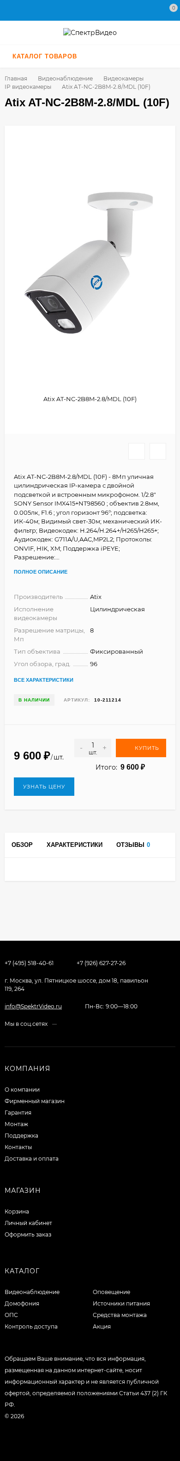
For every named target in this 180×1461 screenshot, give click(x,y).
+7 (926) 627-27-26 (101, 963)
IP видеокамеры (28, 86)
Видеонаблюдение (65, 78)
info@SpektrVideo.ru (33, 1006)
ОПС (11, 1314)
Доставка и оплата (32, 1158)
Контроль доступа (31, 1326)
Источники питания (121, 1303)
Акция (102, 1326)
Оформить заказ (28, 1234)
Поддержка (21, 1135)
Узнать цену (44, 786)
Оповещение (111, 1291)
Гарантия (18, 1112)
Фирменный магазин (35, 1101)
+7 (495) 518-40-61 (29, 963)
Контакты (18, 1147)
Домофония (22, 1303)
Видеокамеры (123, 78)
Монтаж (16, 1124)
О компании (22, 1089)
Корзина (17, 1211)
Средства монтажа (120, 1314)
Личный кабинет (28, 1222)
